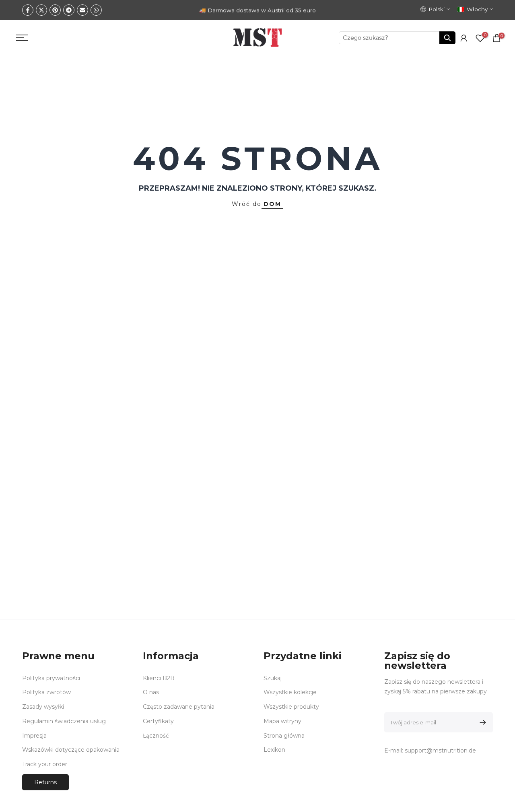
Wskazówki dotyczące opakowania (70, 749)
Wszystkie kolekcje (290, 692)
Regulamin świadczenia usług (64, 721)
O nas (151, 692)
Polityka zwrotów (46, 692)
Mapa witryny (282, 721)
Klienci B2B (159, 678)
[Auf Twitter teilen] (41, 10)
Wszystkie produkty (291, 706)
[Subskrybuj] (481, 722)
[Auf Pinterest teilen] (55, 10)
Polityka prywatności (51, 678)
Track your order (44, 764)
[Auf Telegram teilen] (68, 10)
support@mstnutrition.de (440, 750)
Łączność (156, 735)
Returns (45, 782)
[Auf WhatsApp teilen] (96, 10)
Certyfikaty (158, 721)
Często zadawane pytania (178, 706)
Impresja (34, 735)
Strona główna (284, 735)
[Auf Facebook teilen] (27, 10)
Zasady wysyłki (43, 706)
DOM (272, 204)
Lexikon (274, 749)
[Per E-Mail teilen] (82, 10)
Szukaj (273, 678)
